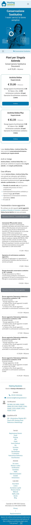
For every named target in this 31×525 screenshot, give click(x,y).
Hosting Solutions (15, 386)
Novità (15, 496)
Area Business (15, 457)
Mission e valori (15, 465)
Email (15, 435)
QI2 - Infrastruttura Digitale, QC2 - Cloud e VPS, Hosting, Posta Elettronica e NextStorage (17, 420)
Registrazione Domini (15, 433)
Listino (16, 486)
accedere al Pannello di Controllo (10, 210)
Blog (15, 498)
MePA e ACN (15, 494)
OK (21, 523)
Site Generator (15, 451)
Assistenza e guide (15, 488)
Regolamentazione (15, 513)
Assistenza (15, 470)
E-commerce (15, 453)
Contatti (15, 476)
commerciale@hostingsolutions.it (16, 398)
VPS (15, 439)
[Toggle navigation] (28, 4)
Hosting (15, 437)
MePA (15, 472)
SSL (15, 445)
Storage (15, 449)
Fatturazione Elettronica (15, 455)
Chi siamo (15, 463)
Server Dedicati (15, 443)
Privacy (15, 508)
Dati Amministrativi (15, 474)
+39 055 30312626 (16, 395)
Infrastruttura (15, 478)
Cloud (15, 441)
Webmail (15, 492)
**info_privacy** (13, 523)
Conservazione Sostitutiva (22, 51)
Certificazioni (15, 467)
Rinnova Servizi (15, 490)
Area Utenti (15, 484)
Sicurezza (15, 447)
